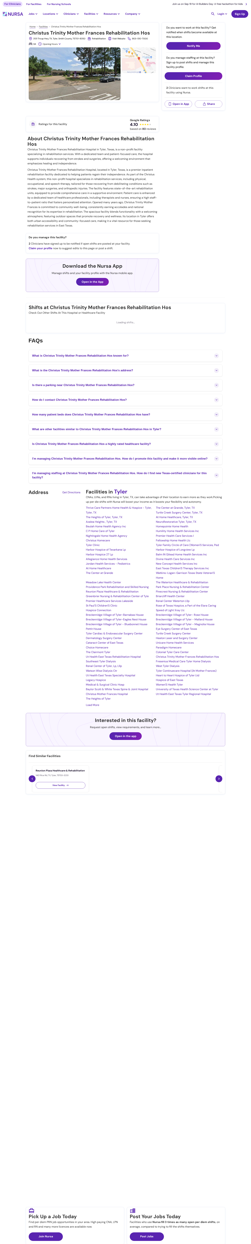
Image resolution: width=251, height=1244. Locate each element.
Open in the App (92, 282)
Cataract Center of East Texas (104, 642)
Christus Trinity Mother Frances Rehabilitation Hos (187, 657)
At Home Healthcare (98, 568)
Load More (92, 705)
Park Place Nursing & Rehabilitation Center (182, 587)
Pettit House (93, 629)
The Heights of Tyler (98, 698)
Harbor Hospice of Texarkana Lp (106, 549)
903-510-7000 (140, 38)
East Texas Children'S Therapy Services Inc (182, 568)
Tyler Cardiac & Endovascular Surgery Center (114, 633)
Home (33, 26)
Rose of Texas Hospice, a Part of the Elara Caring (186, 605)
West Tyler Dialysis (167, 666)
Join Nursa (46, 1236)
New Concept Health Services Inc (176, 563)
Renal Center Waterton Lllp (173, 601)
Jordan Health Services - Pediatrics (108, 563)
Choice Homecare (97, 647)
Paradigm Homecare (169, 647)
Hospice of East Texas (169, 680)
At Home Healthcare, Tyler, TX (174, 517)
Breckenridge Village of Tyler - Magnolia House (185, 624)
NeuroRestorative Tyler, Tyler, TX (176, 522)
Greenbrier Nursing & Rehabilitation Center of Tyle (117, 596)
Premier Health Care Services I (175, 536)
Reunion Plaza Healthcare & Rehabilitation (112, 591)
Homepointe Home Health (172, 526)
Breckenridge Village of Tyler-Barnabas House (115, 615)
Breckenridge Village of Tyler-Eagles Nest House (116, 619)
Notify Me (193, 46)
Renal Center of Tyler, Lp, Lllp (104, 666)
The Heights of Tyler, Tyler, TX (104, 517)
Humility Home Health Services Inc (177, 531)
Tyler (120, 491)
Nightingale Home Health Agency (106, 536)
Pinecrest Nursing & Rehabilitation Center (182, 591)
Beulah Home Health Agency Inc (106, 526)
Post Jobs (147, 1236)
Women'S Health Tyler (169, 684)
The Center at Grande (99, 573)
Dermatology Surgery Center (104, 638)
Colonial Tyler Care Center (172, 652)
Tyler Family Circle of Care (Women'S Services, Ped (187, 545)
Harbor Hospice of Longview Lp (175, 549)
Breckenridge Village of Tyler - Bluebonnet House (116, 624)
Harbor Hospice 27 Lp (99, 554)
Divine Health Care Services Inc (175, 559)
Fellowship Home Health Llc (173, 540)
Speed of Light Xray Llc (170, 610)
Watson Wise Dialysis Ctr (101, 671)
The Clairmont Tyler (98, 652)
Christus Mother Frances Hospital (107, 694)
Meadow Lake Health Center (103, 582)
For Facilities (33, 4)
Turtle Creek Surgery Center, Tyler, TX (179, 512)
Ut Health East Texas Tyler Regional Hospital (183, 694)
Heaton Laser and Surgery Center (177, 638)
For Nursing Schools (59, 4)
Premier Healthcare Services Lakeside (109, 601)
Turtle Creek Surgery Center (173, 633)
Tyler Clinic (93, 545)
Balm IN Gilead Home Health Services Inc (181, 554)
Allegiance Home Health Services (106, 559)
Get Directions (71, 492)
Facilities (43, 26)
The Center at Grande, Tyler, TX (175, 508)
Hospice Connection (98, 610)
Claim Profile (193, 76)
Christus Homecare (98, 540)
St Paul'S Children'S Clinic (101, 605)
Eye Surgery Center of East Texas (176, 629)
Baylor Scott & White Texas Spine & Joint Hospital (117, 689)
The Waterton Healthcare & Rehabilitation (182, 582)
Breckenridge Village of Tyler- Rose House (182, 615)
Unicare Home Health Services (175, 642)
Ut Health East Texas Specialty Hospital (110, 675)
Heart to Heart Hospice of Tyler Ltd (177, 675)
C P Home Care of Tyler (100, 531)
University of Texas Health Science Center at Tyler (187, 689)
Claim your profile (40, 248)
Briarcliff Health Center (170, 596)
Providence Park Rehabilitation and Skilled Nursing (117, 587)
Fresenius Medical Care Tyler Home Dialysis (183, 661)
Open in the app (125, 736)
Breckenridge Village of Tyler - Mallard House (184, 619)
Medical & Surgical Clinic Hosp (105, 684)
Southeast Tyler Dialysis (101, 661)
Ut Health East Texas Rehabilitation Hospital (113, 657)
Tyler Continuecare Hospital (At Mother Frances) (186, 671)
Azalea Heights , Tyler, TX (101, 522)
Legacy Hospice (96, 680)
